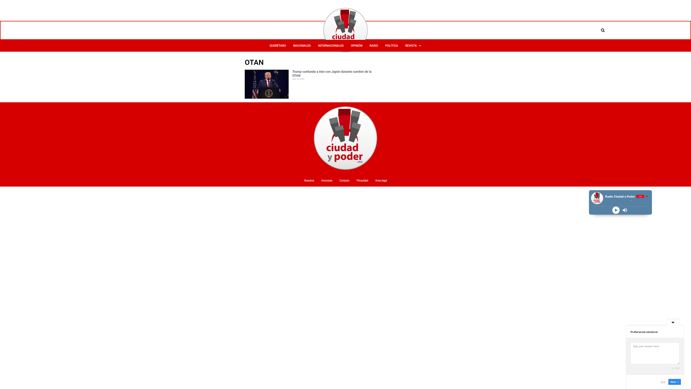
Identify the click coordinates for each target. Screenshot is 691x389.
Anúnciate (326, 180)
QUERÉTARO (278, 45)
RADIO (374, 45)
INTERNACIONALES (331, 45)
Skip (663, 381)
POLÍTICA (391, 45)
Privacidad (362, 180)
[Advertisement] (446, 67)
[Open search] (603, 30)
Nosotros (309, 180)
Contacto (344, 180)
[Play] (616, 210)
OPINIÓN (356, 45)
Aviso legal (381, 180)
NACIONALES (302, 45)
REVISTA (411, 45)
